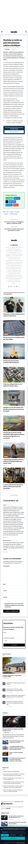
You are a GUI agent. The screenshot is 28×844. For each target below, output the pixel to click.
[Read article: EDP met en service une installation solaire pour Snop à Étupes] (14, 328)
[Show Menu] (1, 32)
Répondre (6, 537)
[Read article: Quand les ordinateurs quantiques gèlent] (5, 754)
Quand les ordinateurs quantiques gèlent (12, 771)
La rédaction (7, 49)
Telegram (9, 204)
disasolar (11, 211)
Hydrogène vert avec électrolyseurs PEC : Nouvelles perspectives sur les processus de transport (13, 409)
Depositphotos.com (19, 801)
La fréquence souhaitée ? (9, 638)
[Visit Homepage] (14, 32)
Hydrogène (6, 404)
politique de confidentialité (21, 842)
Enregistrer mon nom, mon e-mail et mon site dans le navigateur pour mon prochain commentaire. (14, 605)
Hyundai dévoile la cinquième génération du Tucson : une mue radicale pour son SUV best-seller (15, 703)
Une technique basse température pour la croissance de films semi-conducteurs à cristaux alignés (17, 759)
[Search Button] (26, 32)
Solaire (5, 334)
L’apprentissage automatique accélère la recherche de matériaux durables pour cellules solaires (13, 461)
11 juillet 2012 (14, 49)
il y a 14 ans (9, 505)
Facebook (13, 201)
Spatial (5, 726)
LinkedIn (17, 198)
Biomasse (6, 481)
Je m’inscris (12, 838)
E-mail (5, 590)
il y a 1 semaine (6, 341)
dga (7, 211)
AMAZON (8, 808)
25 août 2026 (12, 732)
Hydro (5, 357)
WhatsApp (9, 198)
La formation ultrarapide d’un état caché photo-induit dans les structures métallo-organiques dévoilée (17, 748)
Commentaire (6, 566)
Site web (5, 597)
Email (16, 204)
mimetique (17, 211)
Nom (4, 584)
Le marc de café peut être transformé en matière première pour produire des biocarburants (13, 486)
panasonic (6, 213)
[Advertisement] (14, 15)
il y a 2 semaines (6, 413)
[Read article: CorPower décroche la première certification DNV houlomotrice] (14, 351)
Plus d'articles (14, 495)
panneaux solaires (13, 213)
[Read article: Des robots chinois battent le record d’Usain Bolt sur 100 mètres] (5, 742)
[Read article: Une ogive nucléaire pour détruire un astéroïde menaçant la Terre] (14, 722)
